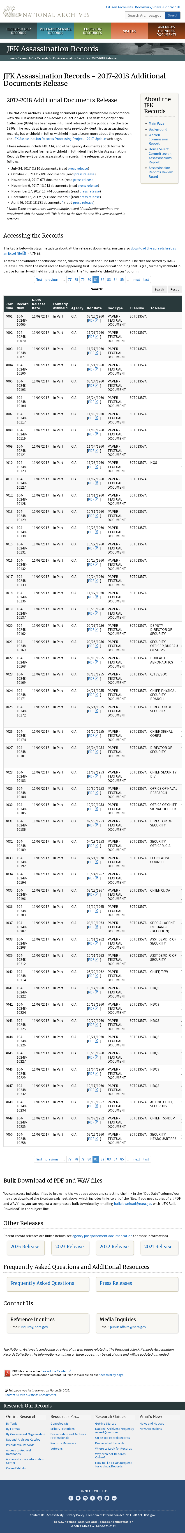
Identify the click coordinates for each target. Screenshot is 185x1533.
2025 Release (24, 1246)
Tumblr (92, 1498)
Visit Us (129, 31)
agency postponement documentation (102, 1235)
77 (70, 279)
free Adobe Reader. (54, 1371)
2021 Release (158, 1246)
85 (122, 279)
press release (78, 168)
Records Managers (63, 1443)
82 (102, 279)
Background (158, 129)
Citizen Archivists (119, 7)
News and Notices (152, 1423)
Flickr (114, 1498)
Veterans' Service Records (55, 31)
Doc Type (115, 308)
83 (109, 279)
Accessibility (55, 1515)
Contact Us (171, 7)
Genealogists (60, 1423)
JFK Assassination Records (70, 58)
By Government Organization (25, 1434)
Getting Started (105, 1423)
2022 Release (114, 1246)
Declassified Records (109, 1443)
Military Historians (63, 1429)
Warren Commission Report (158, 139)
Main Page (156, 123)
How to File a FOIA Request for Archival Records (113, 1464)
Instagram (85, 1498)
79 (83, 279)
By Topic (11, 1423)
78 (76, 279)
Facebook (71, 1498)
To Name (157, 308)
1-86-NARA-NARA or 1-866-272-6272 (92, 1526)
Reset (175, 289)
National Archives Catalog (23, 1439)
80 (89, 279)
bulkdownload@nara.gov (133, 1203)
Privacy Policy (75, 1515)
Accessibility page (111, 1375)
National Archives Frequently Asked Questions (114, 1430)
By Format (13, 1429)
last (146, 279)
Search (173, 15)
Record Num (22, 306)
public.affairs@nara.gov (128, 1327)
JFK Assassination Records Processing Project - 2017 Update (59, 138)
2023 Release (69, 1246)
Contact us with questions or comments (30, 1395)
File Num (137, 308)
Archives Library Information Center (25, 1461)
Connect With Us (93, 1491)
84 (115, 279)
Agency (77, 308)
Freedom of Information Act (105, 1515)
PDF (91, 320)
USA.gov (149, 1515)
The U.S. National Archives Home (46, 11)
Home (11, 58)
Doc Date (94, 308)
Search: (97, 289)
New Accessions (151, 1429)
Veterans (57, 1448)
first (39, 279)
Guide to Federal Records (112, 1438)
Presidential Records (20, 1445)
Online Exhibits (16, 1468)
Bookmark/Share (148, 7)
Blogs (107, 1498)
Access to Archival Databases (18, 1452)
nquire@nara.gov (35, 1327)
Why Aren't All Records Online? (110, 1456)
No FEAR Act (134, 1515)
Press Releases (115, 1283)
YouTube (99, 1498)
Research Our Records (18, 31)
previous (51, 279)
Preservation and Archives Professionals (68, 1436)
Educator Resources (92, 31)
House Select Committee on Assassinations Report (160, 155)
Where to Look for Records (113, 1448)
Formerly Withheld (60, 306)
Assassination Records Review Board (161, 171)
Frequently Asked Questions (42, 1283)
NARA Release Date (38, 303)
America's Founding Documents (167, 31)
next (136, 279)
